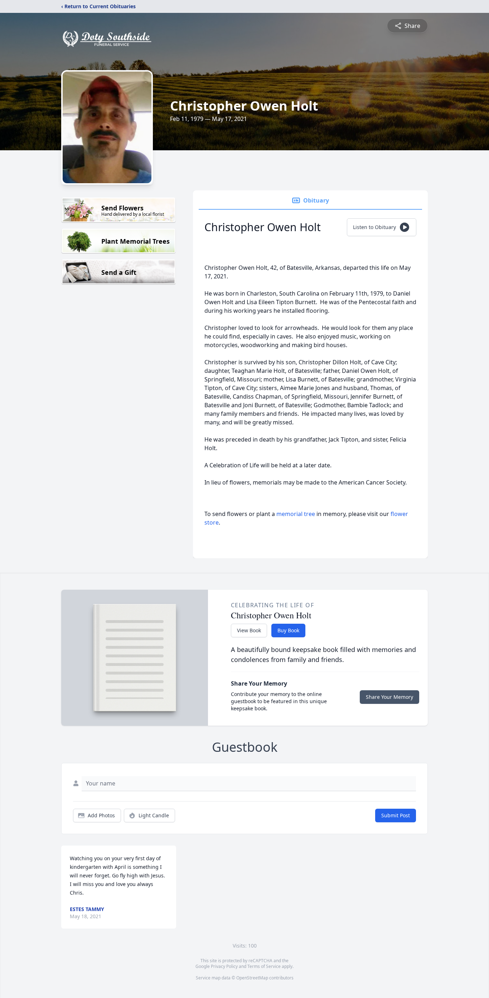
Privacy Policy (224, 966)
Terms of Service (264, 966)
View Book (249, 630)
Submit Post (395, 815)
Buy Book (288, 630)
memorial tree (295, 514)
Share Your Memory (389, 696)
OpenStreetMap (252, 978)
